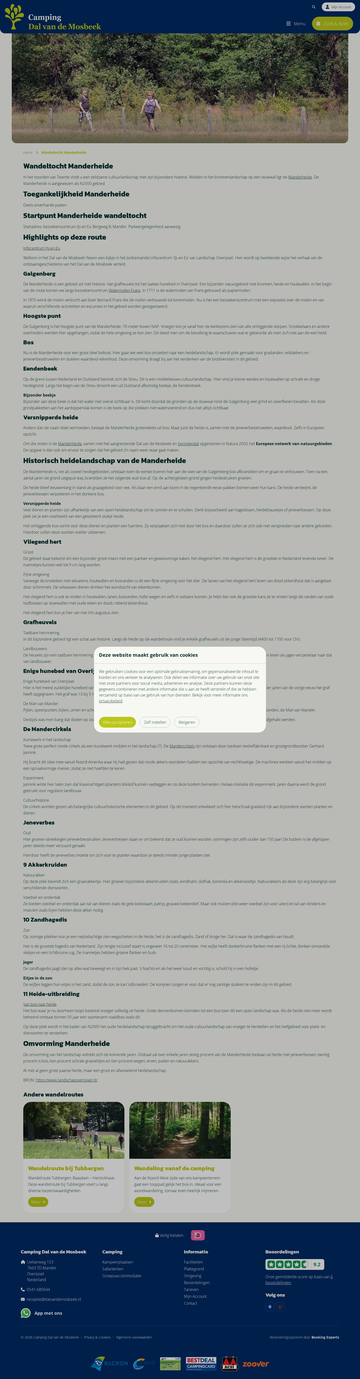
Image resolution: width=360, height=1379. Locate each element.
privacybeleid (110, 701)
